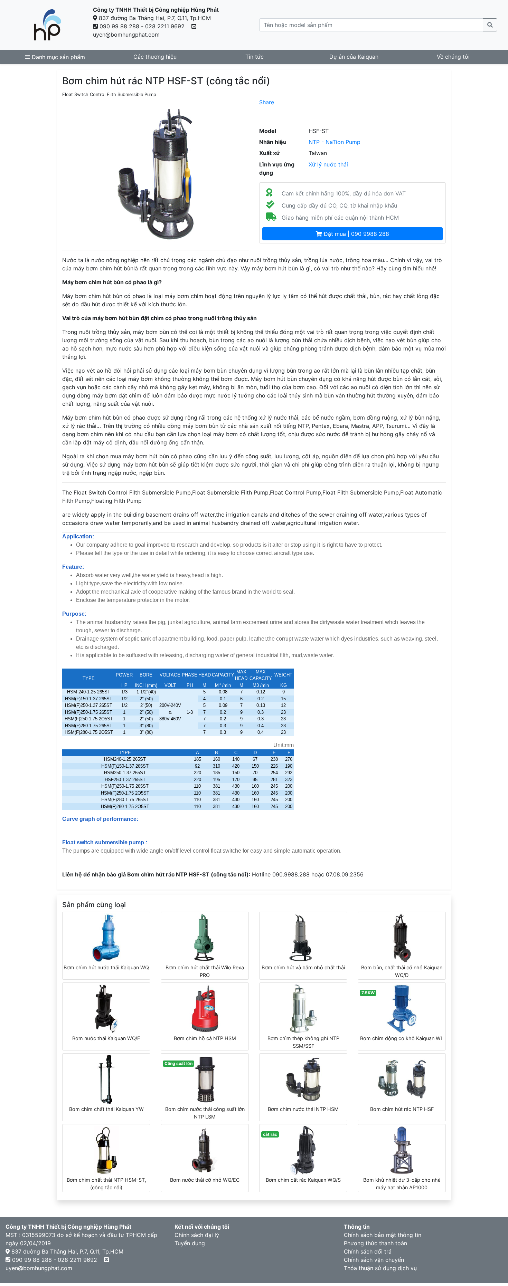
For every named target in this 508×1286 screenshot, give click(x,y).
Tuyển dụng (190, 1243)
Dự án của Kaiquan (353, 56)
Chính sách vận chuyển (374, 1259)
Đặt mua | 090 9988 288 (355, 233)
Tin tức (254, 56)
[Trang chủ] (47, 25)
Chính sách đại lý (197, 1234)
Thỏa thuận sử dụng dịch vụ (380, 1268)
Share (266, 102)
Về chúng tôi (453, 56)
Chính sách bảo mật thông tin (382, 1234)
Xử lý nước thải (328, 164)
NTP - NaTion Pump (334, 141)
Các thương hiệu (155, 56)
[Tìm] (490, 24)
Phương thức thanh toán (375, 1243)
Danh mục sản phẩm (57, 57)
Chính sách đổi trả (368, 1251)
